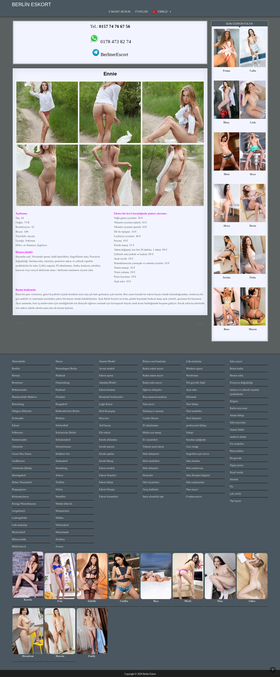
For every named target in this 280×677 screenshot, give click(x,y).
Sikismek (191, 396)
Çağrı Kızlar (106, 404)
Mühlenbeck (19, 546)
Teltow (59, 475)
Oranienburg (62, 382)
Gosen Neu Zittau (21, 453)
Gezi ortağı (192, 446)
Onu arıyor (192, 489)
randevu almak (238, 436)
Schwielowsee (63, 446)
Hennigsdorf (19, 475)
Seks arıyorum (238, 422)
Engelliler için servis (197, 453)
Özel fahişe (192, 404)
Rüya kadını (237, 450)
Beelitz (16, 368)
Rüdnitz (60, 418)
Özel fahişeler (193, 418)
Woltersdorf (62, 524)
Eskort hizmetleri (108, 496)
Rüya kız (104, 418)
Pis (231, 486)
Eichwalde (18, 418)
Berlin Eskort (31, 4)
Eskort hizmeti (107, 389)
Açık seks (191, 389)
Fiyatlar (141, 11)
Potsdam (60, 396)
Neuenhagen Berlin (66, 368)
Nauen (59, 361)
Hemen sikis (236, 375)
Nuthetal (60, 375)
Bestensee (17, 382)
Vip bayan (235, 500)
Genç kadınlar (150, 489)
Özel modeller (194, 411)
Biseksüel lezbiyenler (111, 396)
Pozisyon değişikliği (241, 382)
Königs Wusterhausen (24, 503)
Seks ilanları (193, 460)
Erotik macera (106, 446)
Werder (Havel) (64, 503)
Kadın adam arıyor (153, 375)
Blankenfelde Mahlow (24, 396)
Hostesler (148, 475)
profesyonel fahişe (196, 425)
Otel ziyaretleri (151, 482)
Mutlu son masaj (152, 432)
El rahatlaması (150, 425)
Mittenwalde (19, 539)
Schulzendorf (63, 439)
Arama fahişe (237, 415)
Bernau (16, 375)
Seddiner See (63, 453)
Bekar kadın (236, 368)
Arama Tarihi (237, 429)
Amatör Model (107, 361)
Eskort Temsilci (107, 475)
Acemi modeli (107, 368)
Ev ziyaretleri (150, 439)
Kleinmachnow (20, 496)
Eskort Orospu (107, 489)
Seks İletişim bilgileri (198, 475)
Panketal (60, 389)
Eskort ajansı (106, 375)
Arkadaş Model (107, 382)
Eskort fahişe (106, 482)
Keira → (202, 323)
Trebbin (60, 482)
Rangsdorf (61, 404)
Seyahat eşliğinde (196, 439)
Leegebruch (18, 510)
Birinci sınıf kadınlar (154, 361)
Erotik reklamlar (108, 439)
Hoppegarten (19, 489)
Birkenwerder (19, 389)
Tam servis (148, 404)
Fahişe (189, 432)
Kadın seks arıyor (152, 382)
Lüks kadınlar (19, 524)
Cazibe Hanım (150, 418)
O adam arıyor (194, 496)
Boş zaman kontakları (155, 396)
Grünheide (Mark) (22, 468)
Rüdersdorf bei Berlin (68, 411)
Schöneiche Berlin (66, 432)
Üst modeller (237, 443)
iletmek (234, 479)
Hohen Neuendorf (22, 482)
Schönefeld (62, 425)
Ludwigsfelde (19, 517)
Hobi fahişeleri (151, 453)
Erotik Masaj (106, 460)
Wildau (60, 517)
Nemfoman (192, 375)
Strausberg (61, 468)
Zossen (59, 546)
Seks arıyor (236, 361)
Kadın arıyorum (238, 408)
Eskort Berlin (119, 11)
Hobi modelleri (151, 460)
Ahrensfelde (18, 361)
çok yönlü (235, 493)
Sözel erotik (236, 472)
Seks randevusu (194, 468)
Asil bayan (105, 425)
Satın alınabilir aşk (153, 496)
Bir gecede (236, 458)
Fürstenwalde (19, 439)
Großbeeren (18, 460)
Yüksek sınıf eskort (153, 446)
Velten (59, 489)
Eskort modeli (107, 468)
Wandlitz (61, 496)
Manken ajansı (194, 368)
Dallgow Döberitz (22, 411)
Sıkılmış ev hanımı (153, 411)
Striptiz (234, 401)
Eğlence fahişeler (152, 389)
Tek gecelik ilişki (195, 382)
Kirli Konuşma (107, 411)
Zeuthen (60, 539)
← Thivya (19, 323)
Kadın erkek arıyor (153, 368)
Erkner (15, 425)
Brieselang (18, 404)
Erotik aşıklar (106, 453)
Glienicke (17, 446)
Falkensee (17, 432)
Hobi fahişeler (150, 468)
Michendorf (18, 532)
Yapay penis (236, 465)
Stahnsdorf (61, 460)
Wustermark (62, 532)
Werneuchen (62, 510)
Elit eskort (104, 432)
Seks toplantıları (195, 482)
